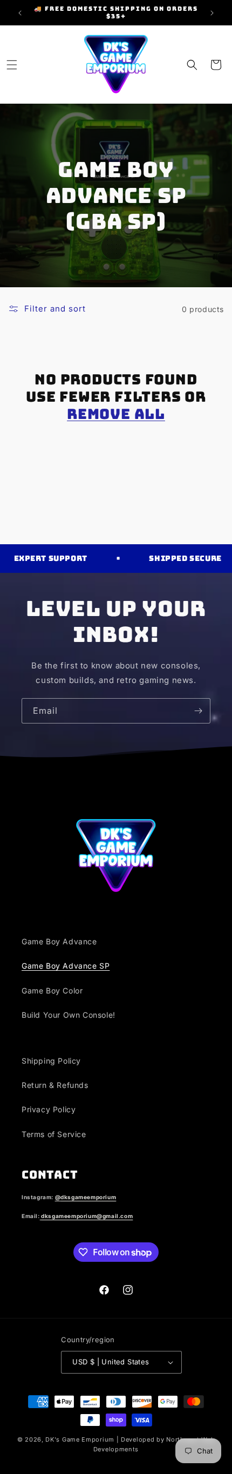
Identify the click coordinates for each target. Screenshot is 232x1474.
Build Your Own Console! (68, 1014)
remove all (116, 414)
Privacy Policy (49, 1109)
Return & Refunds (55, 1085)
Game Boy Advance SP (66, 965)
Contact (50, 1174)
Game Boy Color (52, 990)
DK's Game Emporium (79, 1439)
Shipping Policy (51, 1060)
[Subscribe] (198, 711)
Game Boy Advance (59, 941)
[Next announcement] (212, 13)
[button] (12, 65)
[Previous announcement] (20, 13)
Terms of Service (54, 1134)
